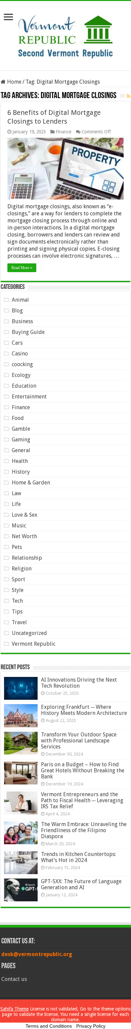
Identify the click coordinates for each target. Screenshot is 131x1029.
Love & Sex (24, 515)
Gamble (21, 429)
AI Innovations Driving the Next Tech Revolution (79, 683)
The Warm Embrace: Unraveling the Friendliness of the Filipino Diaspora (84, 830)
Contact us (14, 979)
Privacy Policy (90, 1026)
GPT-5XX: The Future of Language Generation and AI (81, 884)
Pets (17, 547)
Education (24, 386)
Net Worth (24, 536)
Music (19, 525)
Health (20, 461)
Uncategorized (29, 633)
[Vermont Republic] (65, 34)
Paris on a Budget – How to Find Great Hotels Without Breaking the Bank (82, 770)
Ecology (21, 375)
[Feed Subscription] (128, 96)
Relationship (27, 558)
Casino (20, 353)
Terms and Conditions (49, 1026)
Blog (17, 310)
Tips (17, 611)
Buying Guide (28, 332)
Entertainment (29, 396)
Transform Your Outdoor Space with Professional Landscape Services (79, 740)
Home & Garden (31, 482)
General (21, 450)
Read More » (21, 267)
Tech (17, 601)
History (21, 472)
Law (16, 493)
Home (13, 82)
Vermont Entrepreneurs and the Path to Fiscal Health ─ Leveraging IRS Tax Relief (82, 800)
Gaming (21, 439)
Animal (20, 300)
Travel (19, 622)
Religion (22, 568)
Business (22, 321)
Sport (18, 579)
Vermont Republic (33, 644)
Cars (17, 343)
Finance (63, 131)
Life (16, 504)
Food (18, 418)
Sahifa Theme (14, 1009)
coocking (22, 364)
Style (18, 590)
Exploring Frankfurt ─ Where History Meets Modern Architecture (84, 710)
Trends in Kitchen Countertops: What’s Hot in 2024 (78, 857)
